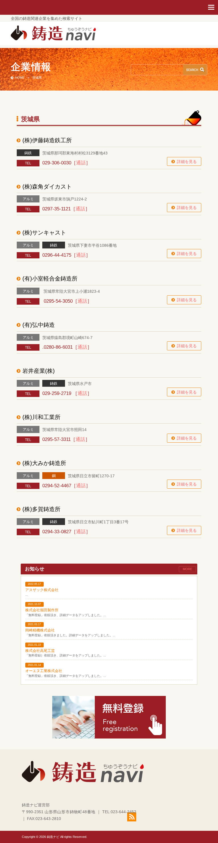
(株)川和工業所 (41, 417)
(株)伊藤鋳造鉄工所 (47, 140)
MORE (187, 569)
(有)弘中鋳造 (38, 325)
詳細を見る (187, 161)
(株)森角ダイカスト (47, 186)
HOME (19, 77)
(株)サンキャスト (44, 232)
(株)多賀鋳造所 (41, 509)
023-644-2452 (123, 811)
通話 (81, 163)
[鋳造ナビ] (53, 39)
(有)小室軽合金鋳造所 (49, 278)
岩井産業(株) (38, 371)
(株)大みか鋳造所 (44, 463)
